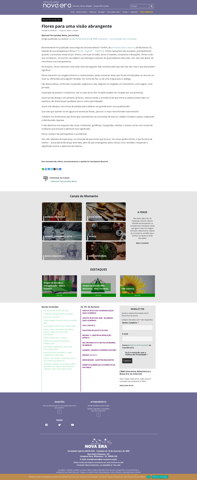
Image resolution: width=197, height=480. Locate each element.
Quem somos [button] (81, 12)
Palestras (92, 12)
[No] (194, 477)
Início (72, 12)
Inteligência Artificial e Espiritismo (59, 326)
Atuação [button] (101, 12)
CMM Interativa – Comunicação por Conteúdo (114, 38)
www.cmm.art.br (126, 385)
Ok (148, 477)
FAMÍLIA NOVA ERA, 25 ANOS (54, 338)
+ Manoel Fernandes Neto (63, 181)
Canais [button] (125, 12)
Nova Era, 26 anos (51, 317)
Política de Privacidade (139, 345)
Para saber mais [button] (113, 12)
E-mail (125, 334)
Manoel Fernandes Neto (52, 20)
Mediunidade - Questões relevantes (98, 360)
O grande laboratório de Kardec (58, 314)
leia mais (59, 295)
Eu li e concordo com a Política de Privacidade (136, 353)
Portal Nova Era (82, 38)
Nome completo (130, 323)
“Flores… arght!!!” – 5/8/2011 (89, 51)
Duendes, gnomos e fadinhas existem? (99, 350)
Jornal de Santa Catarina (123, 47)
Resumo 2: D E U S (89, 355)
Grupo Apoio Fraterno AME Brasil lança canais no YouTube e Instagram (58, 332)
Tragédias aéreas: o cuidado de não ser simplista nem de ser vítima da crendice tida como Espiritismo (59, 366)
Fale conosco (88, 325)
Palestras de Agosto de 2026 (56, 310)
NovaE (71, 38)
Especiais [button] (134, 12)
